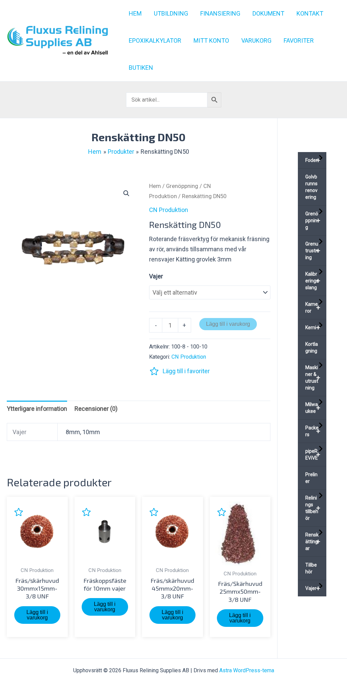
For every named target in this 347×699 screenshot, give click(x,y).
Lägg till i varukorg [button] (37, 614)
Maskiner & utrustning (312, 377)
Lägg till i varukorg (228, 324)
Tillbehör (311, 568)
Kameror (312, 307)
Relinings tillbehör (312, 508)
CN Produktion (168, 209)
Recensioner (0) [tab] (96, 408)
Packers (312, 431)
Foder (312, 160)
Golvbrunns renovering (311, 187)
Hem (155, 186)
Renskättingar (312, 541)
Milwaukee (312, 408)
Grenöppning (182, 186)
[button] (126, 193)
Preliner (311, 478)
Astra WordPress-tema (246, 670)
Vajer (156, 276)
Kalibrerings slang (312, 280)
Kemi (312, 327)
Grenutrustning (312, 250)
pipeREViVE (312, 454)
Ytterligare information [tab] (37, 408)
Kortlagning (311, 347)
